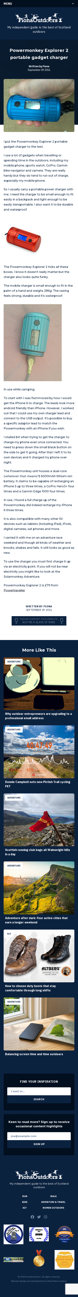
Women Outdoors (53, 1207)
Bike (24, 1202)
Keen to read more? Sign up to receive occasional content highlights (39, 1124)
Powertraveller (14, 590)
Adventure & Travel (53, 1202)
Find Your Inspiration (39, 1081)
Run (24, 1196)
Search (39, 1099)
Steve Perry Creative (57, 1281)
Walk (53, 1196)
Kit (25, 1207)
